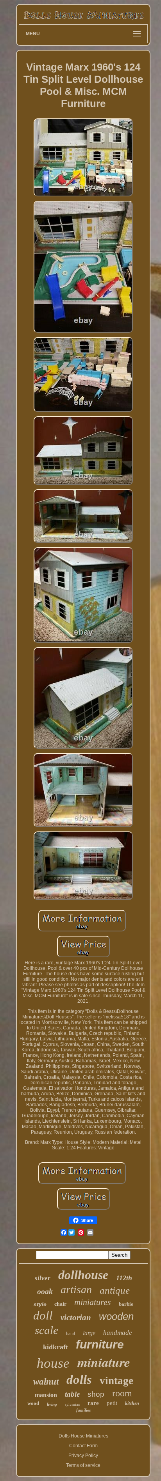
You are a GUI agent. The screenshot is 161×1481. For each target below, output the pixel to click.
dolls (79, 1379)
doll (43, 1315)
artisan (76, 1289)
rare (93, 1403)
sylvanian (72, 1404)
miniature (103, 1361)
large (89, 1333)
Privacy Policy (83, 1455)
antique (115, 1290)
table (72, 1394)
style (40, 1304)
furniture (100, 1344)
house (53, 1363)
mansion (46, 1395)
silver (42, 1278)
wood (33, 1403)
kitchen (132, 1403)
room (122, 1393)
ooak (45, 1291)
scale (46, 1330)
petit (112, 1403)
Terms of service (83, 1465)
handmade (117, 1332)
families (83, 1410)
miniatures (92, 1302)
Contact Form (83, 1445)
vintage (116, 1381)
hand (70, 1333)
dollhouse (83, 1275)
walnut (46, 1382)
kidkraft (55, 1347)
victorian (76, 1317)
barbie (126, 1304)
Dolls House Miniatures (83, 1436)
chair (60, 1304)
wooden (116, 1316)
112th (124, 1278)
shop (96, 1394)
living (52, 1404)
